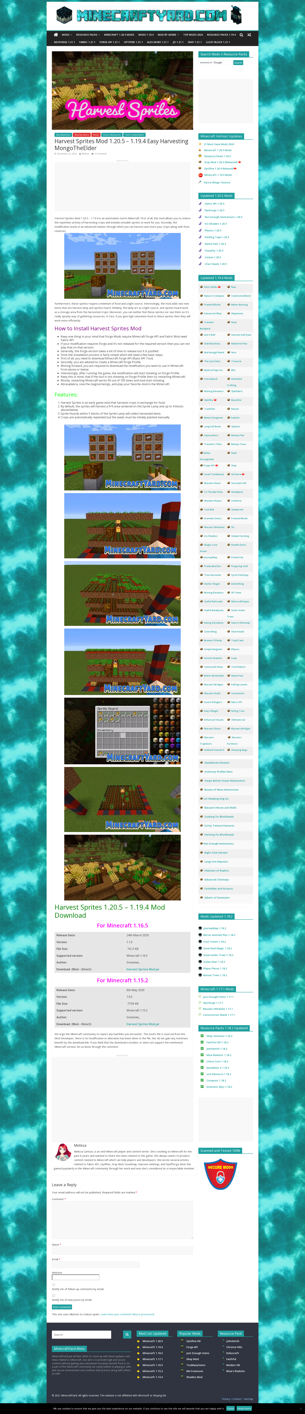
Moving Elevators (213, 592)
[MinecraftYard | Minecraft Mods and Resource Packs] (151, 7)
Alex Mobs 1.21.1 (158, 42)
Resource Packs (86, 34)
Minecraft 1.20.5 (153, 1341)
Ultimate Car (238, 719)
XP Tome (236, 592)
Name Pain (237, 675)
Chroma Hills (234, 1347)
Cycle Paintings (239, 574)
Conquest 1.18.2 (216, 1080)
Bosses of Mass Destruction (221, 789)
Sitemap (248, 1399)
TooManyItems (195, 1365)
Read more (244, 1408)
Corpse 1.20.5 (213, 257)
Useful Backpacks (213, 610)
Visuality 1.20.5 (214, 250)
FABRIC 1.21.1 (87, 42)
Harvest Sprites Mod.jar (143, 969)
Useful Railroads (213, 601)
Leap (234, 658)
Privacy (226, 1399)
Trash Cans (237, 640)
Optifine (208, 400)
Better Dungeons (213, 417)
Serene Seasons (213, 658)
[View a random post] (249, 34)
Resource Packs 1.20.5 (217, 156)
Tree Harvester (212, 574)
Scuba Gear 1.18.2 (214, 961)
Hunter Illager (212, 583)
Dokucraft (232, 1353)
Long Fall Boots (212, 426)
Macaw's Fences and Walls (220, 807)
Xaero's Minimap (240, 622)
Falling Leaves (239, 684)
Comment (59, 1199)
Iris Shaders (210, 536)
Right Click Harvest (216, 852)
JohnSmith (232, 1341)
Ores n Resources (112, 134)
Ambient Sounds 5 (214, 749)
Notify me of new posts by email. (72, 1299)
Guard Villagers (213, 702)
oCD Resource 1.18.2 (219, 1074)
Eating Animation (213, 622)
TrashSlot (209, 408)
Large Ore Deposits (216, 861)
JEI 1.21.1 (178, 42)
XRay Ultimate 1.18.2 (219, 1036)
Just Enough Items (197, 1353)
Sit (232, 527)
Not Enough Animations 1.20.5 (223, 217)
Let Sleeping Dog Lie (216, 798)
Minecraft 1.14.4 (153, 1377)
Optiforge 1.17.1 (213, 1003)
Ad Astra (236, 474)
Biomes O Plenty (213, 640)
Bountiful (236, 400)
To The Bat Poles (213, 491)
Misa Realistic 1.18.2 (219, 1055)
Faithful (232, 1359)
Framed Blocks (239, 518)
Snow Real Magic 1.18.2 (217, 948)
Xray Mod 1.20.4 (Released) (220, 162)
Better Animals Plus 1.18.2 (219, 935)
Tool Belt (209, 509)
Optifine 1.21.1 (133, 42)
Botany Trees (238, 444)
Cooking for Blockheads (219, 816)
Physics (235, 649)
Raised (235, 408)
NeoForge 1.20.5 (214, 210)
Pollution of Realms (216, 870)
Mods (65, 34)
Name (56, 1244)
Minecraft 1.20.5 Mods (119, 34)
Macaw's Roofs (212, 693)
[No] (300, 1408)
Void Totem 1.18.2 (214, 941)
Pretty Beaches (212, 566)
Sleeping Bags (239, 749)
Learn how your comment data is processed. (127, 1314)
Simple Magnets (213, 649)
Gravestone (237, 693)
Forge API (192, 1347)
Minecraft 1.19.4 (153, 1347)
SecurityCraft (238, 483)
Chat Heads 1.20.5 (216, 264)
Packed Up (237, 557)
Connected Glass (213, 666)
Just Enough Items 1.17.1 (218, 997)
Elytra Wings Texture (217, 182)
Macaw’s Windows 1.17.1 (218, 1009)
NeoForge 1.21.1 (64, 42)
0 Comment (100, 153)
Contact (236, 1399)
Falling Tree (237, 710)
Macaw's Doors (212, 483)
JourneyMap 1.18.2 (214, 928)
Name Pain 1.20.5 (215, 243)
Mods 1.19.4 (146, 34)
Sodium (235, 417)
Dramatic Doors (213, 518)
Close (230, 1408)
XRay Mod (193, 1359)
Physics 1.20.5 (213, 230)
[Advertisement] (122, 186)
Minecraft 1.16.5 (153, 1365)
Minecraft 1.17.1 (153, 1359)
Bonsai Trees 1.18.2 (215, 975)
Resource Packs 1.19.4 (221, 34)
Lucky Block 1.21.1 (218, 42)
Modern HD (233, 1365)
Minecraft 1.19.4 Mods (218, 175)
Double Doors (238, 544)
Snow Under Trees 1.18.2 (218, 955)
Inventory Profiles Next (218, 771)
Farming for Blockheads (219, 834)
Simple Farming (240, 536)
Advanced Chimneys (216, 879)
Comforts (236, 500)
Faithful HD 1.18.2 (217, 1042)
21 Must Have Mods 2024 (219, 144)
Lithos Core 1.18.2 (217, 1061)
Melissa (85, 153)
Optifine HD (193, 1341)
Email (56, 1259)
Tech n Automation (134, 134)
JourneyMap (210, 557)
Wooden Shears (213, 500)
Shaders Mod (194, 1377)
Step (233, 465)
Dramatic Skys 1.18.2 (219, 1086)
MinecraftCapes (240, 601)
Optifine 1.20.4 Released (219, 168)
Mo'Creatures (195, 1371)
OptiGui (235, 426)
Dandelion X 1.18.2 (218, 1067)
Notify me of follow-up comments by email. (78, 1289)
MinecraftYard (69, 1395)
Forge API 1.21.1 (110, 42)
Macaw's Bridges (213, 684)
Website (57, 1272)
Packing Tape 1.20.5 (217, 237)
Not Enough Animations (219, 843)
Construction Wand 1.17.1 (219, 1014)
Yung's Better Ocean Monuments (224, 780)
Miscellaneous (63, 134)
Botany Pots (237, 435)
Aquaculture (211, 435)
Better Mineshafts (214, 675)
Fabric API (236, 702)
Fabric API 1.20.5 (214, 203)
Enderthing (237, 583)
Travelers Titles (213, 444)
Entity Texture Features (219, 825)
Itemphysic (237, 491)
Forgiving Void (239, 566)
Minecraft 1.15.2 (153, 1371)
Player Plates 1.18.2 (215, 968)
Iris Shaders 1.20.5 (216, 223)
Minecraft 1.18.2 (153, 1353)
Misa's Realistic (236, 1371)
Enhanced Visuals (213, 719)
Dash (234, 452)
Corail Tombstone (214, 474)
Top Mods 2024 (193, 34)
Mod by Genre (167, 34)
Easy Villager (211, 710)
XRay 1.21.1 (195, 42)
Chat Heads (237, 631)
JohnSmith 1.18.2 (217, 1048)
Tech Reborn (238, 666)
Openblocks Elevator (217, 762)
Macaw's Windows (214, 527)
